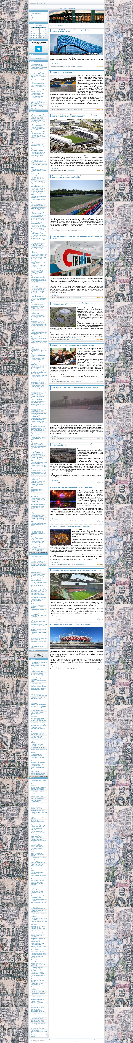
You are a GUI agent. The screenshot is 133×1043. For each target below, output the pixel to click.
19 (31, 35)
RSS (44, 3)
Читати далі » (56, 63)
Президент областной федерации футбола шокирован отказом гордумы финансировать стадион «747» (75, 176)
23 (40, 35)
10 (43, 31)
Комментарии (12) (80, 230)
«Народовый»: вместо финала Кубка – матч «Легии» (71, 624)
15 (38, 33)
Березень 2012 (41, 25)
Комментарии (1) (78, 297)
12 (31, 33)
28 (36, 37)
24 (43, 35)
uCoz (37, 1041)
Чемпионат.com (71, 337)
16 (40, 33)
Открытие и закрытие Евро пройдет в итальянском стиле (73, 487)
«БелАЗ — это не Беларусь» (62, 72)
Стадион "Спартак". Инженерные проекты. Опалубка (71, 526)
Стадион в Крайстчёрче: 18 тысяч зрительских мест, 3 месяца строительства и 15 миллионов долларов (74, 115)
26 (31, 37)
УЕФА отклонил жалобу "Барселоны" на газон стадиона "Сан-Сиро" (77, 570)
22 (38, 35)
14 (36, 33)
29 (38, 37)
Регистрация (67, 8)
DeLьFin (65, 66)
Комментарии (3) (71, 170)
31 (43, 37)
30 (40, 37)
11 (45, 31)
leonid (64, 109)
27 (34, 37)
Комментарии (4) (78, 109)
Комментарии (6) (79, 66)
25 (45, 35)
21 (36, 35)
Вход (73, 8)
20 (34, 35)
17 (43, 33)
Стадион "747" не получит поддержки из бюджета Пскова (73, 345)
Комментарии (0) (78, 482)
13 (34, 33)
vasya (64, 297)
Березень (60, 25)
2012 (56, 25)
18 (45, 33)
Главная (60, 8)
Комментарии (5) (78, 381)
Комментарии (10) (79, 339)
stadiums (65, 230)
